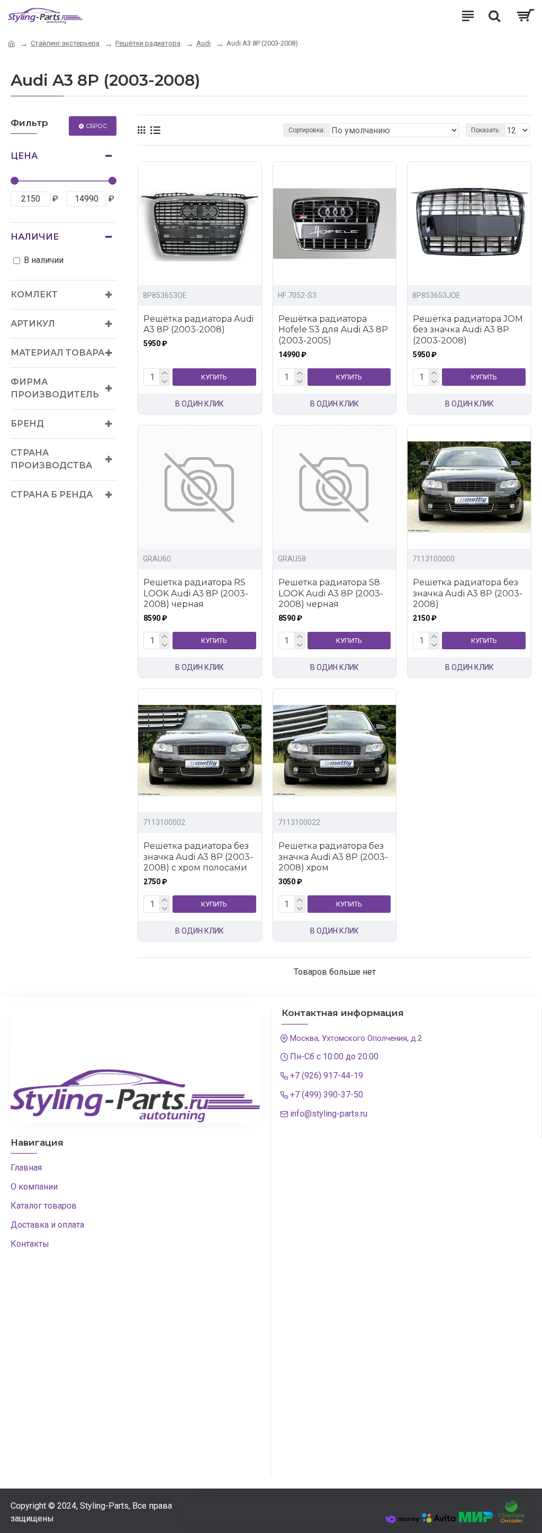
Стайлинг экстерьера (65, 43)
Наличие (35, 237)
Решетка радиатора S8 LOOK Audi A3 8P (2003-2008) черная (330, 593)
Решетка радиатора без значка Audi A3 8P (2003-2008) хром (333, 857)
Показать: (485, 130)
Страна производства (51, 459)
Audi (203, 43)
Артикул (33, 324)
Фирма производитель (55, 388)
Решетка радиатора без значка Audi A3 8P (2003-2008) (467, 593)
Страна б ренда (52, 494)
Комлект (34, 294)
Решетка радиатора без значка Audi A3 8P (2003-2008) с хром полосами (198, 857)
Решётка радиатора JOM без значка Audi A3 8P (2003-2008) (468, 330)
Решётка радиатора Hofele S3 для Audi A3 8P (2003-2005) (333, 330)
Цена (24, 156)
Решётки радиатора (147, 43)
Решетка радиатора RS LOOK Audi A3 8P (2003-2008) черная (195, 593)
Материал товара (57, 353)
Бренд (27, 424)
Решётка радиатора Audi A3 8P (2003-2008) (198, 324)
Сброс (96, 125)
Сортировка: (306, 130)
